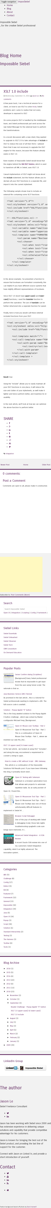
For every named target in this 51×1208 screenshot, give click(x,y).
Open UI (7, 613)
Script (6, 924)
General (7, 901)
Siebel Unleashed (10, 637)
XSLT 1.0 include (16, 92)
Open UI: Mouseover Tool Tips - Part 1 (30, 796)
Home (10, 5)
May (11, 1026)
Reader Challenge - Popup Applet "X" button (28, 1007)
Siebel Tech (8, 645)
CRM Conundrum (10, 649)
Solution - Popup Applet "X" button (17, 710)
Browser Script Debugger (25, 816)
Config (33, 613)
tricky (34, 107)
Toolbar (6, 943)
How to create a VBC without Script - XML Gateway (25, 761)
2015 (8, 972)
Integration (10, 454)
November (14, 995)
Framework (41, 613)
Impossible (8, 905)
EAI (5, 890)
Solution (7, 928)
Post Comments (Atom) (20, 595)
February (13, 1037)
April (11, 1030)
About (10, 12)
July (11, 1022)
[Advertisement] (21, 574)
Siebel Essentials (10, 633)
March (12, 1034)
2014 (8, 976)
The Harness (8, 939)
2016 (8, 969)
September (14, 1003)
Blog (9, 8)
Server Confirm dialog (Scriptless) (28, 674)
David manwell (32, 1207)
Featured (7, 894)
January (13, 1041)
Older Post (46, 465)
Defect (6, 886)
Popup (6, 920)
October (13, 999)
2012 (8, 984)
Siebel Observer (10, 641)
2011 (8, 988)
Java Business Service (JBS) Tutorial (18, 694)
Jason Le (35, 96)
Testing (6, 935)
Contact (10, 15)
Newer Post (5, 465)
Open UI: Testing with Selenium (27, 777)
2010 (8, 991)
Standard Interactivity (12, 932)
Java (5, 913)
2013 (8, 980)
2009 (8, 1045)
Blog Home (11, 55)
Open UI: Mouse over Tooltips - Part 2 (30, 726)
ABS (5, 875)
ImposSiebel (24, 1)
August (12, 1018)
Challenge (7, 878)
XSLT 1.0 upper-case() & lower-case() (18, 745)
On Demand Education (13, 652)
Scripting (25, 613)
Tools (6, 947)
